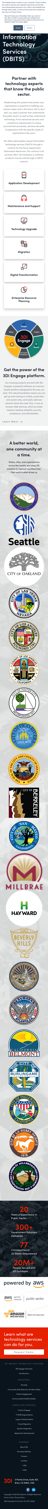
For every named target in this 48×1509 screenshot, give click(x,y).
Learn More (11, 421)
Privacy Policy (20, 1497)
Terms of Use (8, 1497)
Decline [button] (29, 28)
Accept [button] (18, 28)
